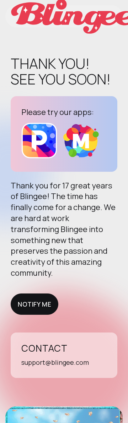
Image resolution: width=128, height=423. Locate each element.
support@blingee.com (55, 362)
